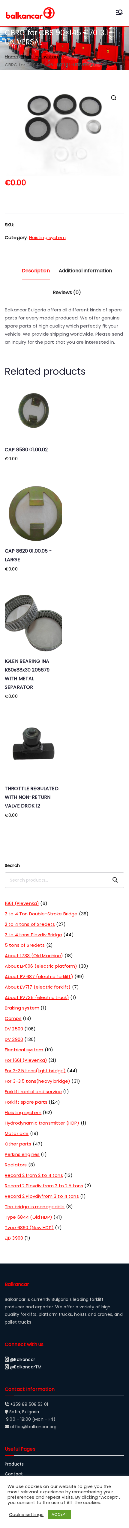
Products (14, 1464)
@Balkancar (22, 1359)
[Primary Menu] (119, 13)
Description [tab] (36, 270)
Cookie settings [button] (26, 1514)
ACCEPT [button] (59, 1514)
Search (12, 865)
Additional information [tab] (85, 270)
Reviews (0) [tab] (67, 292)
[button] (113, 97)
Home (12, 56)
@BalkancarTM (25, 1367)
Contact (14, 1474)
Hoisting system (41, 56)
